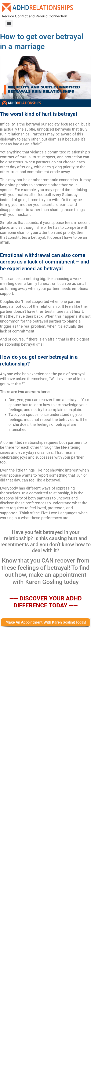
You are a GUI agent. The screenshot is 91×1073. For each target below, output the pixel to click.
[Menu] (9, 23)
